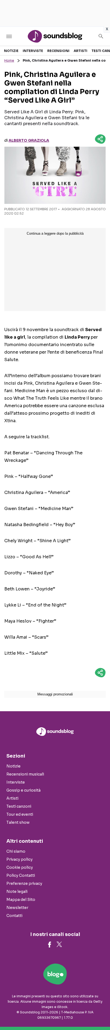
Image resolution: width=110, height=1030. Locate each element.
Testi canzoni (18, 806)
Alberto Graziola (29, 140)
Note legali (17, 891)
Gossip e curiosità (23, 790)
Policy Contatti (20, 875)
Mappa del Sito (20, 899)
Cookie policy (19, 867)
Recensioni (58, 51)
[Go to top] (99, 1012)
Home (9, 60)
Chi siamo (15, 851)
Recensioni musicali (25, 774)
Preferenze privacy (24, 883)
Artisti (80, 51)
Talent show (18, 822)
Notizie (11, 51)
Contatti (14, 915)
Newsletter (17, 907)
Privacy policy (19, 859)
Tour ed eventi (19, 814)
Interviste (33, 51)
